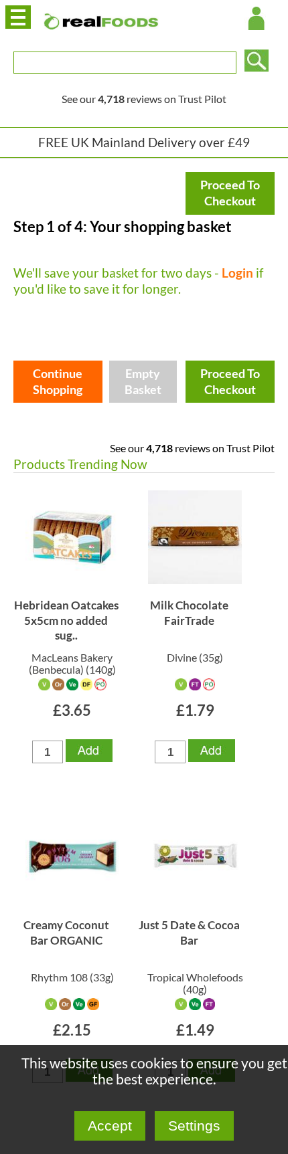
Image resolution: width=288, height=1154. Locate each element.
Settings (194, 1125)
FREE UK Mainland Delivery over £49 (144, 142)
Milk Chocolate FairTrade (189, 612)
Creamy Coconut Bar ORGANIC (66, 932)
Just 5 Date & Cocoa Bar (189, 932)
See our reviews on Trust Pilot (144, 98)
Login (237, 272)
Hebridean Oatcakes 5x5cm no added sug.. (66, 620)
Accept (110, 1125)
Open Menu (18, 17)
